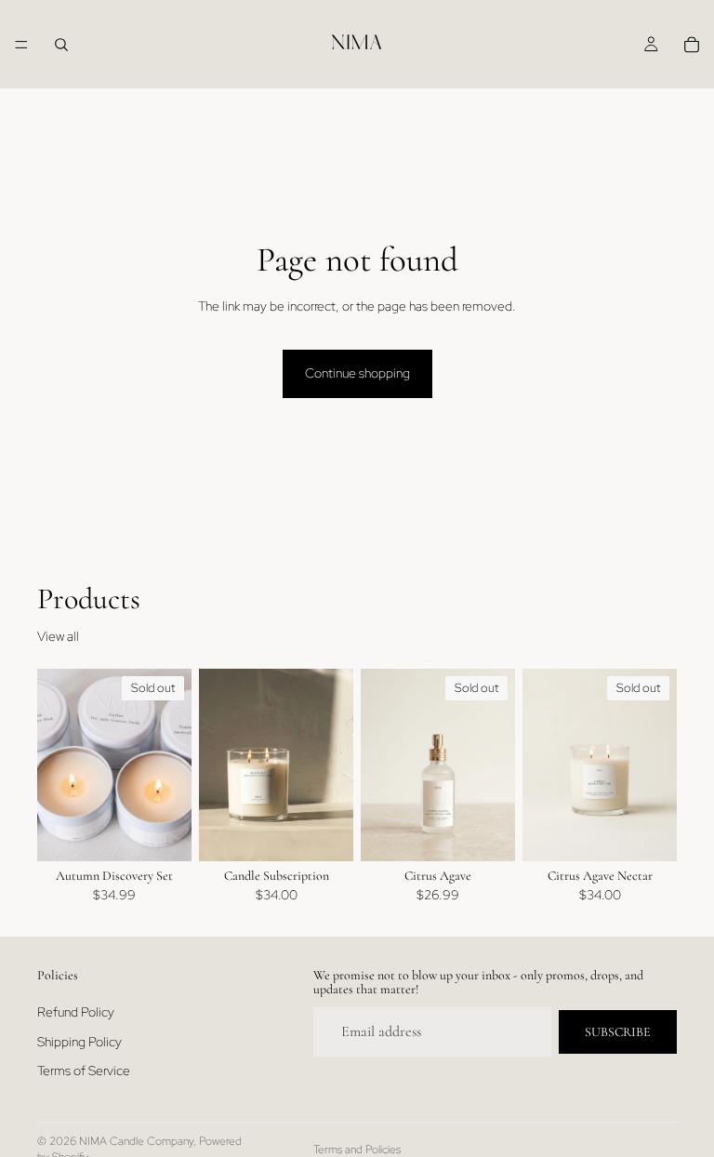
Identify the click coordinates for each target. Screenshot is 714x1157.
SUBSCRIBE (618, 1031)
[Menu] (21, 44)
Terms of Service (83, 1070)
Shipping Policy (79, 1040)
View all (58, 636)
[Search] (61, 44)
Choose (340, 831)
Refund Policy (75, 1012)
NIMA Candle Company (136, 1141)
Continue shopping (357, 373)
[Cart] (691, 44)
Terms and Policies (357, 1149)
